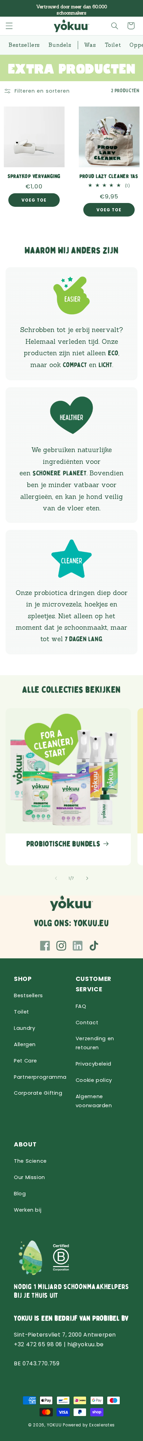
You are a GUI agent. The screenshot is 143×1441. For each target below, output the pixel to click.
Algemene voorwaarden (94, 1101)
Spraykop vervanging (34, 176)
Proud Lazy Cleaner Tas (108, 176)
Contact (87, 1022)
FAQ (81, 1006)
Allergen (25, 1044)
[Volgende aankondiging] (129, 8)
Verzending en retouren (95, 1043)
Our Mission (29, 1177)
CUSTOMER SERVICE (93, 984)
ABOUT (25, 1144)
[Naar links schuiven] (56, 878)
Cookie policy (94, 1080)
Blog (20, 1193)
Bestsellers (28, 995)
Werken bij (27, 1209)
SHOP (23, 979)
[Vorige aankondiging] (13, 8)
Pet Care (25, 1060)
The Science (30, 1161)
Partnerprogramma (40, 1077)
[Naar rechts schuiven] (87, 878)
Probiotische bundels (63, 844)
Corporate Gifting (38, 1093)
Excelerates (102, 1425)
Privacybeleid (93, 1063)
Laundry (24, 1028)
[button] (9, 26)
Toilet (21, 1011)
